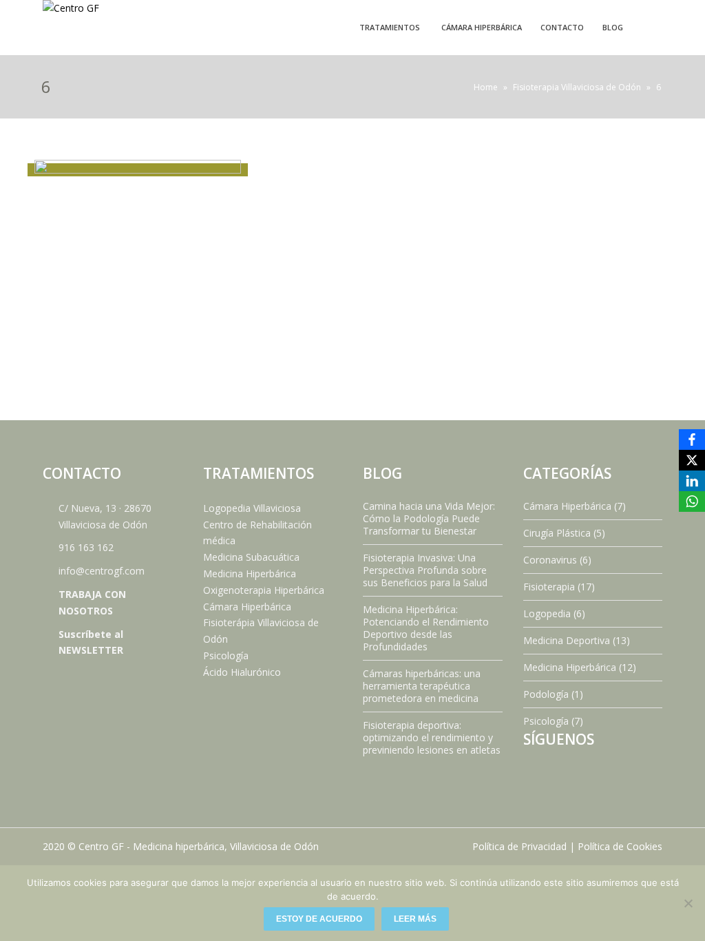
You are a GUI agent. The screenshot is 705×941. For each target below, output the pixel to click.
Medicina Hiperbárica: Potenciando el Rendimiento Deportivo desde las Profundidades (426, 628)
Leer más (415, 919)
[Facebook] (692, 439)
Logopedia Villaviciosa (252, 508)
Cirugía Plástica (557, 532)
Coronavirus (550, 559)
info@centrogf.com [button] (102, 570)
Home (486, 87)
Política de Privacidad (519, 846)
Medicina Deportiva (566, 640)
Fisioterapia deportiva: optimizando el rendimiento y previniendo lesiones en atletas (432, 737)
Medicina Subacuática (251, 556)
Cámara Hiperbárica (481, 27)
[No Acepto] (688, 903)
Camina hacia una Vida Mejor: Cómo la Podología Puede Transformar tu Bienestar (429, 518)
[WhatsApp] (692, 501)
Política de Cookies (620, 846)
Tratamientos (389, 27)
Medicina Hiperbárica (249, 573)
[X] (692, 460)
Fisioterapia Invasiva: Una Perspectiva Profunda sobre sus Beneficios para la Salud (425, 570)
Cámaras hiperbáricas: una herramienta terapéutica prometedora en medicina (422, 686)
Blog (612, 27)
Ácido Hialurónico (242, 672)
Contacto (562, 27)
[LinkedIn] (692, 480)
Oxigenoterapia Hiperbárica (263, 590)
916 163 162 (86, 547)
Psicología (226, 655)
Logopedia (547, 613)
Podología (546, 694)
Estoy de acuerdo (319, 919)
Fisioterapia (549, 586)
